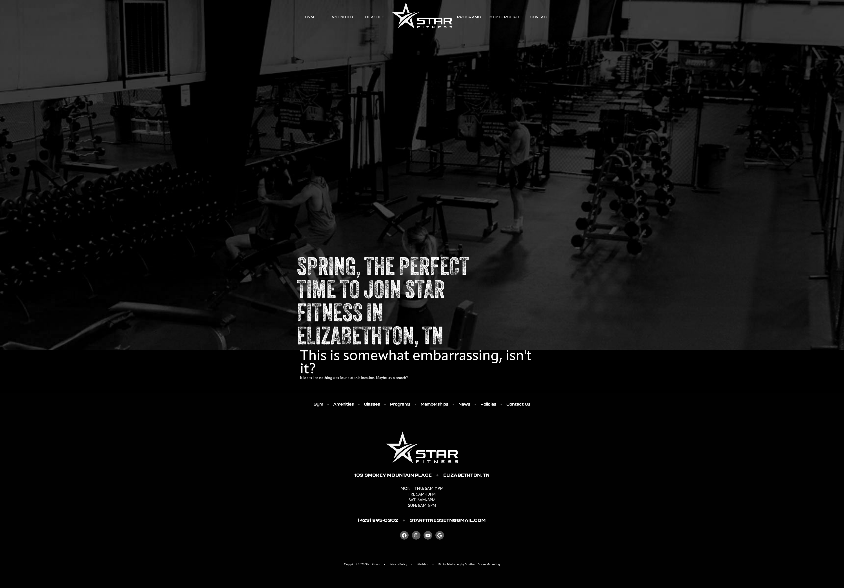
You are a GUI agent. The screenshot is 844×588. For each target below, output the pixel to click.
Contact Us (518, 404)
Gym (309, 17)
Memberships (504, 17)
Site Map (422, 564)
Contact (539, 17)
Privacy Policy (398, 564)
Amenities (342, 17)
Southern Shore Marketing (482, 564)
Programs (469, 17)
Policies (488, 404)
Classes (375, 17)
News (464, 404)
